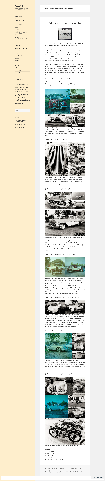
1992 (23, 84)
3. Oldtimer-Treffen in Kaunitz (63, 23)
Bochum (17, 91)
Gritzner (60, 471)
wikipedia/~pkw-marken (22, 126)
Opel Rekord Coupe (77, 471)
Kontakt (21, 37)
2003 (16, 86)
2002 (27, 84)
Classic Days (17, 53)
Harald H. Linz (19, 121)
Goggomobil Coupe (53, 471)
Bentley (18, 89)
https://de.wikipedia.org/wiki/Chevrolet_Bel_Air (62, 254)
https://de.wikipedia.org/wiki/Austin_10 (59, 189)
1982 (24, 82)
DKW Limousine (75, 470)
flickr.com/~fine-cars (21, 120)
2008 (26, 86)
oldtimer (28, 100)
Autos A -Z (19, 6)
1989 (20, 84)
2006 (21, 86)
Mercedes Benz (18, 95)
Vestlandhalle (18, 103)
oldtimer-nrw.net (20, 123)
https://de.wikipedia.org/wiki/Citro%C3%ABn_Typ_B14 (64, 297)
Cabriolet (53, 470)
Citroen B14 (69, 470)
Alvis (15, 89)
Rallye (16, 68)
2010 (16, 87)
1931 (15, 82)
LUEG (27, 94)
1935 (19, 82)
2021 (20, 87)
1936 (20, 82)
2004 (18, 86)
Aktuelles (22, 32)
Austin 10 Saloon (70, 468)
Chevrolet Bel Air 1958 (61, 470)
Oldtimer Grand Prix (19, 63)
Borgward (21, 91)
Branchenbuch (20, 26)
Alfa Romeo (25, 87)
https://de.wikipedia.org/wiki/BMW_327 (60, 139)
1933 (17, 82)
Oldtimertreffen (18, 65)
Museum (17, 60)
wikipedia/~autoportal (21, 124)
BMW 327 (77, 468)
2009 (28, 86)
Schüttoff (58, 472)
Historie (17, 58)
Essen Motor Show (19, 55)
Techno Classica (18, 70)
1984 (27, 82)
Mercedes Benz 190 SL (67, 471)
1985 (16, 84)
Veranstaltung (18, 72)
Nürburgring (20, 100)
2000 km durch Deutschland (21, 48)
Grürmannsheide (18, 94)
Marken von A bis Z (19, 21)
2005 (19, 86)
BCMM (16, 51)
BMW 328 (24, 89)
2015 (18, 87)
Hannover (24, 94)
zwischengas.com (20, 127)
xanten (22, 103)
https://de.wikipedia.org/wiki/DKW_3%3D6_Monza (63, 330)
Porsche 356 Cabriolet (50, 472)
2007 (23, 86)
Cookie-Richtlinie (33, 479)
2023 (22, 87)
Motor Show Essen (21, 97)
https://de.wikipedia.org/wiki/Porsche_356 (60, 374)
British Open (26, 91)
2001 (25, 84)
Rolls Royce (17, 102)
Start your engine (19, 17)
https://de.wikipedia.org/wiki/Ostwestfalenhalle (62, 78)
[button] (57, 101)
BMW (21, 89)
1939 (22, 82)
